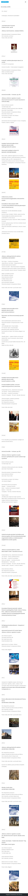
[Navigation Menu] (25, 2)
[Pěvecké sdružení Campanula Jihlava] (5, 2)
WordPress (19, 894)
